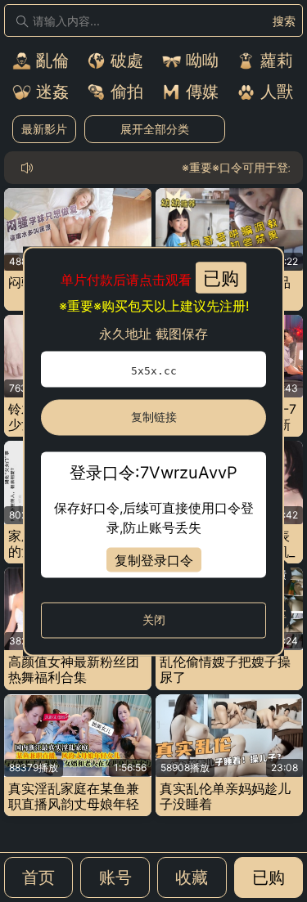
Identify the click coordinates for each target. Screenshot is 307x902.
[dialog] (153, 451)
